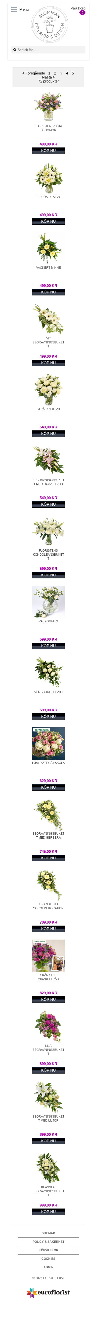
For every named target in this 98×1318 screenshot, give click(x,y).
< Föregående (33, 73)
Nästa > (48, 77)
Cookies (48, 1258)
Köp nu (48, 151)
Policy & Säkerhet (48, 1241)
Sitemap (48, 1233)
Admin (48, 1267)
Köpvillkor (48, 1250)
